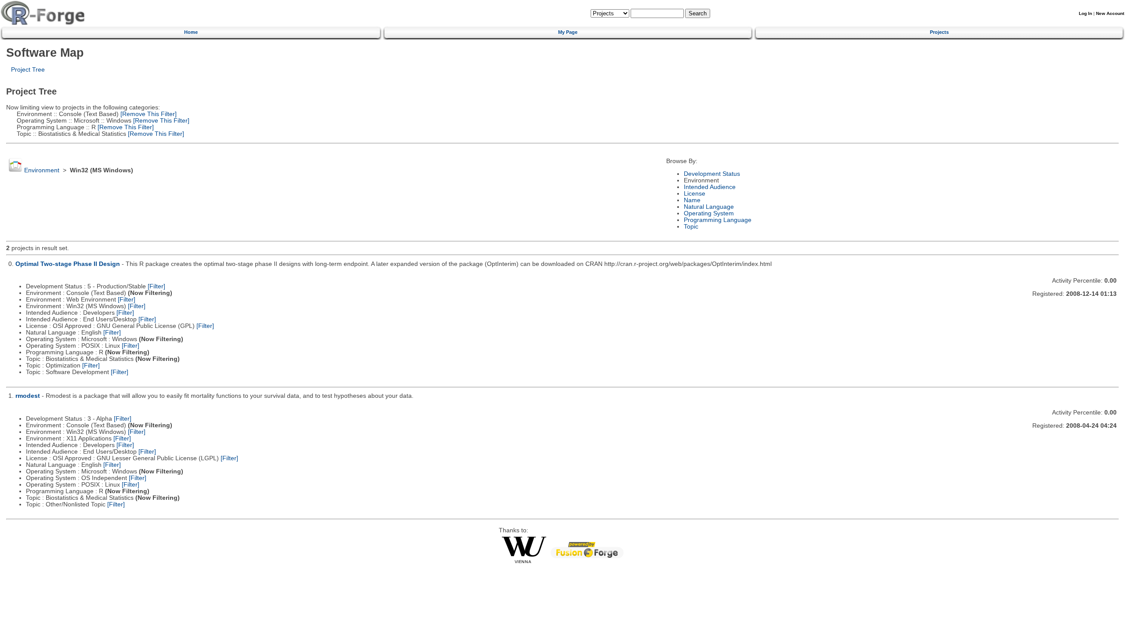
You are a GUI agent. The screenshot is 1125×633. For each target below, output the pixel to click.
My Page (567, 32)
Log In (1085, 13)
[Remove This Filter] (148, 114)
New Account (1110, 13)
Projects (939, 32)
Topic (691, 226)
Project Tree (28, 69)
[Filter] (156, 286)
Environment (41, 170)
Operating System (709, 213)
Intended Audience (710, 187)
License (694, 193)
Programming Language (717, 220)
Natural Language (709, 207)
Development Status (712, 174)
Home (191, 32)
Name (692, 200)
